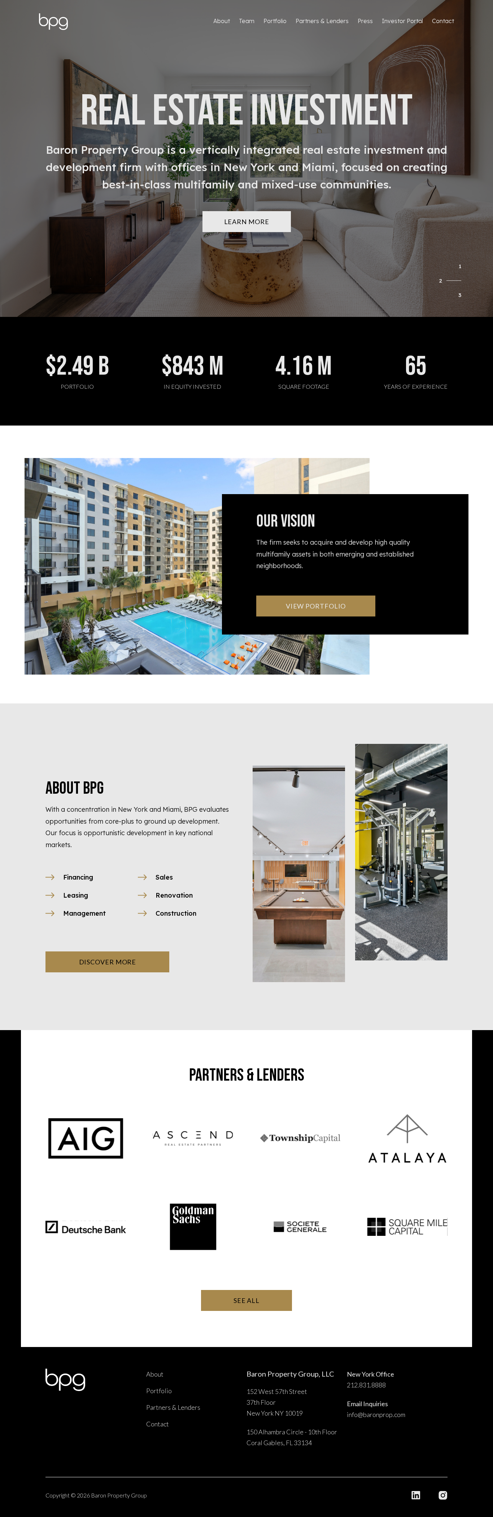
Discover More (107, 962)
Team (246, 21)
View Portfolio (316, 606)
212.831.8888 (366, 1385)
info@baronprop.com (376, 1414)
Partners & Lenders (322, 21)
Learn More (246, 222)
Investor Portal (402, 21)
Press (365, 21)
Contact (443, 21)
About (221, 21)
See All (246, 1300)
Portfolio (275, 21)
